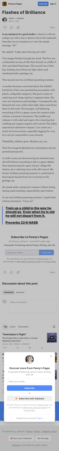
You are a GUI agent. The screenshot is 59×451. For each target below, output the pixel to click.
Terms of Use (42, 405)
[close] (51, 356)
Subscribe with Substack (31, 398)
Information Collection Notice (35, 407)
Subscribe (29, 388)
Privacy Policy (29, 410)
